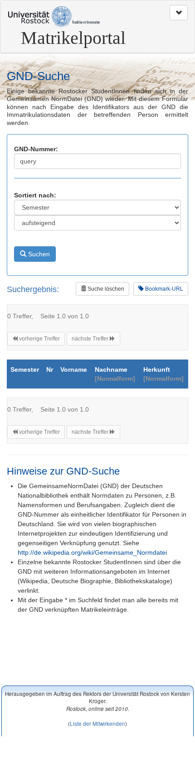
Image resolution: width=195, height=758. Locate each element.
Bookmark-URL (163, 289)
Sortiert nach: (35, 195)
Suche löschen (105, 289)
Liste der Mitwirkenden (97, 723)
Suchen (38, 254)
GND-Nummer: (36, 149)
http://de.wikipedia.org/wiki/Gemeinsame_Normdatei (92, 552)
